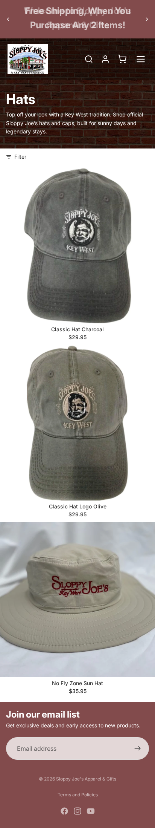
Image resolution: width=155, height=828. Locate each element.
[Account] (105, 59)
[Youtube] (90, 811)
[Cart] (121, 59)
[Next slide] (146, 19)
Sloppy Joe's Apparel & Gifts (86, 779)
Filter (20, 156)
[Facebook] (64, 811)
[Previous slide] (8, 19)
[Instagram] (77, 811)
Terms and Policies (78, 794)
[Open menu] (140, 59)
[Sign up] (138, 748)
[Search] (88, 59)
